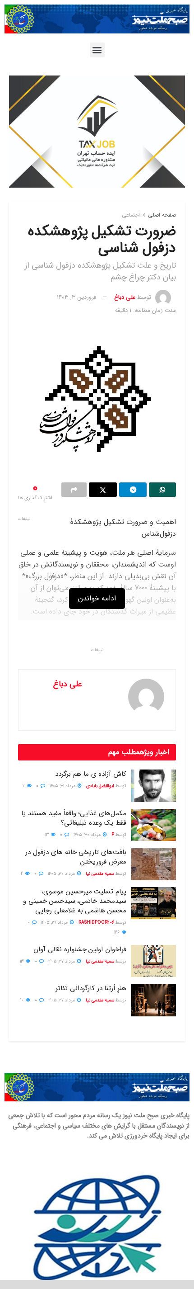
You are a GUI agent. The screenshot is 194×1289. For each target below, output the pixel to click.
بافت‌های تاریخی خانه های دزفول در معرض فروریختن (75, 857)
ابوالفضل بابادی (100, 786)
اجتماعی (131, 215)
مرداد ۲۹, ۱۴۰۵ (55, 922)
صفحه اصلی (162, 215)
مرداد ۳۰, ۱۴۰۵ (88, 834)
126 (117, 932)
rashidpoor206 (96, 922)
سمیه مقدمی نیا (100, 873)
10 (22, 1000)
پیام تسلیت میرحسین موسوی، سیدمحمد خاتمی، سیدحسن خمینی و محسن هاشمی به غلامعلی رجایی (74, 901)
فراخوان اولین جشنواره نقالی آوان (79, 949)
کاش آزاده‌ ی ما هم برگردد (90, 774)
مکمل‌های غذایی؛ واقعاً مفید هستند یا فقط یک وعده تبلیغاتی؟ (73, 818)
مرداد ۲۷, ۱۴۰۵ (62, 961)
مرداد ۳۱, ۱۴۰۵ (63, 786)
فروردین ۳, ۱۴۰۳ (76, 297)
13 (47, 834)
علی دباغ (124, 297)
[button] (97, 49)
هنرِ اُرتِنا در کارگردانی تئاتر (90, 988)
